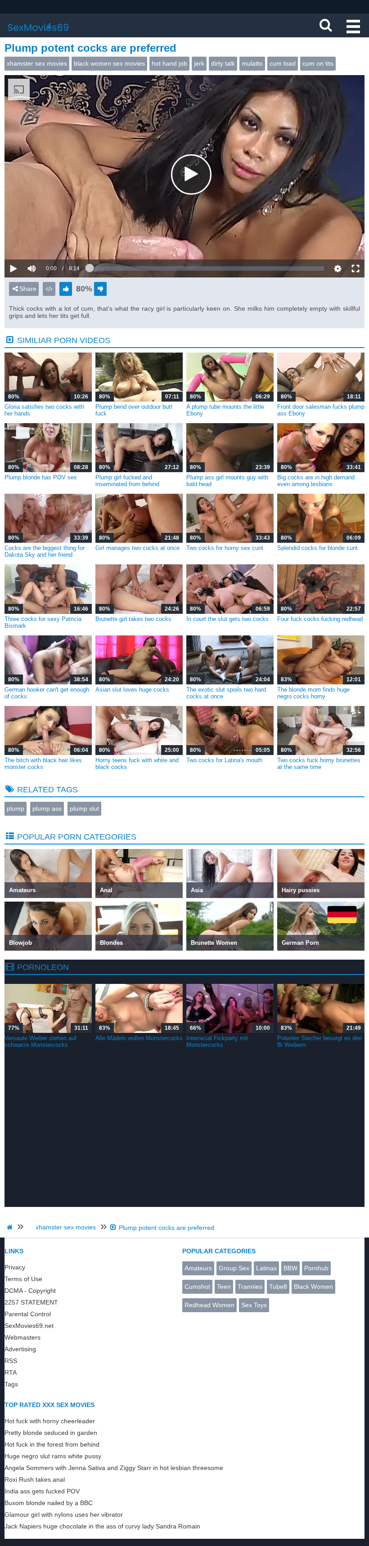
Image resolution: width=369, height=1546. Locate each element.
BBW (290, 1268)
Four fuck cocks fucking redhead (320, 619)
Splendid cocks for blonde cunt (317, 548)
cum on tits (317, 63)
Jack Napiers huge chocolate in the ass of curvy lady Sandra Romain (102, 1526)
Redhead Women (209, 1305)
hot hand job (169, 63)
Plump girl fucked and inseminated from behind (127, 480)
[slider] (47, 241)
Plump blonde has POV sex (40, 477)
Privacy (14, 1267)
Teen (224, 1286)
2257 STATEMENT (31, 1302)
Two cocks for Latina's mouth (224, 760)
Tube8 (278, 1286)
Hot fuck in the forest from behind (51, 1444)
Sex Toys (254, 1305)
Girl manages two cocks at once (137, 548)
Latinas (266, 1268)
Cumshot (197, 1286)
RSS (10, 1360)
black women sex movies (109, 63)
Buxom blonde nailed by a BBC (48, 1502)
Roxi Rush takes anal (34, 1479)
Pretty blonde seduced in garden (50, 1432)
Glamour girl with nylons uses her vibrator (63, 1514)
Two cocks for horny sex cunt (224, 548)
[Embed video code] (49, 289)
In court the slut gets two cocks (227, 619)
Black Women (313, 1286)
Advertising (20, 1349)
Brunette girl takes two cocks (133, 619)
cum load (283, 63)
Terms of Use (23, 1278)
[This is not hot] (100, 289)
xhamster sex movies (37, 63)
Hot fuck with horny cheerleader (49, 1421)
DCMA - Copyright (30, 1290)
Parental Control (27, 1314)
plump (15, 808)
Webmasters (22, 1337)
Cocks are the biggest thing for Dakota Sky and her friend (44, 551)
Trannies (250, 1286)
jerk (199, 63)
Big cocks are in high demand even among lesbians (316, 480)
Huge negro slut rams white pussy (52, 1456)
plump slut (84, 808)
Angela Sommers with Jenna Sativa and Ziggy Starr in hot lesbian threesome (113, 1467)
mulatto (252, 63)
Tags (11, 1384)
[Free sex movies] (38, 33)
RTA (10, 1372)
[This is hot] (65, 289)
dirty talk (223, 63)
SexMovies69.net (29, 1325)
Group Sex (234, 1268)
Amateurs (198, 1268)
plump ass (47, 808)
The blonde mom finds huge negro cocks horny (313, 693)
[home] (10, 1227)
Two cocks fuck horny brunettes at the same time (318, 763)
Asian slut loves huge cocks (132, 689)
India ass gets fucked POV (42, 1491)
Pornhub (316, 1268)
